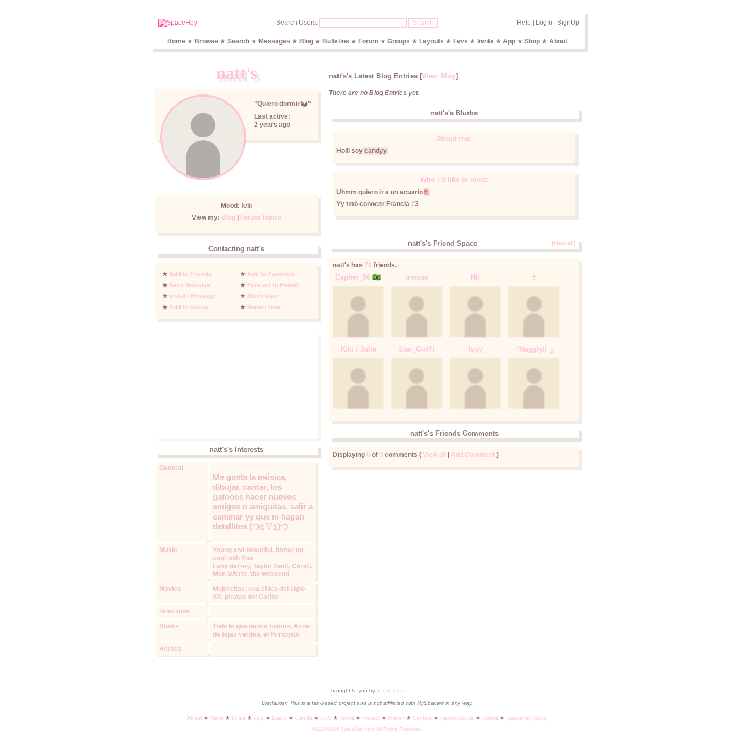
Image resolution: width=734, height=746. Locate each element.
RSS (326, 718)
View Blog (439, 76)
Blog (306, 41)
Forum (368, 41)
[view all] (563, 243)
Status (490, 718)
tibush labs (390, 690)
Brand (279, 718)
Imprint (396, 718)
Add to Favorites (270, 273)
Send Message (189, 285)
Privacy (371, 718)
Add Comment (473, 454)
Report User (264, 307)
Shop (532, 41)
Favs (460, 41)
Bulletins (335, 41)
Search (423, 22)
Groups (398, 41)
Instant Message (192, 295)
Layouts (431, 41)
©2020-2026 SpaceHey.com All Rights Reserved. (367, 729)
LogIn (544, 22)
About (558, 41)
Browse (206, 41)
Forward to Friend (272, 285)
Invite (485, 41)
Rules (239, 718)
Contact (422, 718)
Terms (347, 718)
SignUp (568, 22)
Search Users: (297, 22)
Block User (262, 295)
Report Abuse (457, 718)
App (509, 41)
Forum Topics (261, 217)
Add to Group (188, 307)
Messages (274, 41)
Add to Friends (190, 273)
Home (176, 41)
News (217, 718)
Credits (303, 718)
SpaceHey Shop (526, 718)
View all (434, 454)
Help (524, 22)
